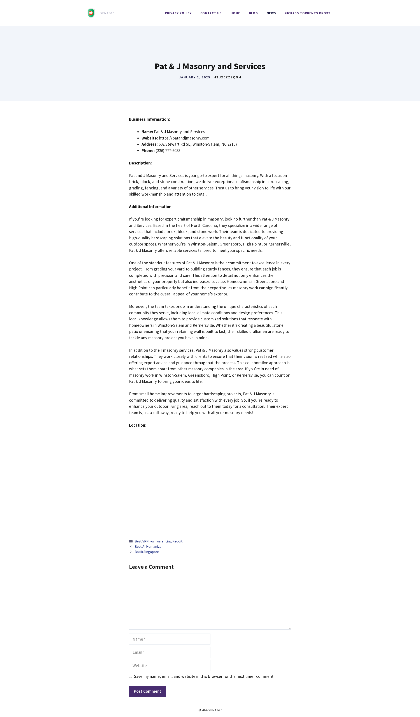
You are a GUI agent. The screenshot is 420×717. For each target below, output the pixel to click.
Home (235, 13)
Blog (253, 13)
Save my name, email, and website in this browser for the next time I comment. (204, 676)
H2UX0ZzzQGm (227, 77)
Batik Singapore (147, 551)
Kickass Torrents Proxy (307, 13)
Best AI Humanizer (149, 546)
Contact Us (211, 13)
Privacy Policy (178, 13)
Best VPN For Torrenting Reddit (159, 541)
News (271, 13)
